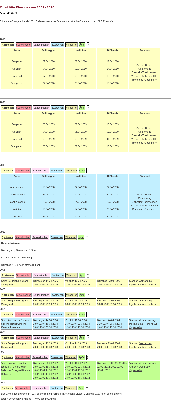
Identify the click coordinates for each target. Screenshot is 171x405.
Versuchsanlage (147, 320)
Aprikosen (7, 170)
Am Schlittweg (137, 366)
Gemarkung (145, 300)
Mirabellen (71, 44)
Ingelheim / (135, 304)
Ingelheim (134, 324)
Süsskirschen (23, 44)
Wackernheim (149, 304)
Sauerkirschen (41, 44)
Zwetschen (58, 44)
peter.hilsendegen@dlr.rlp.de (16, 398)
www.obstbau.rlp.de (45, 398)
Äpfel (82, 44)
